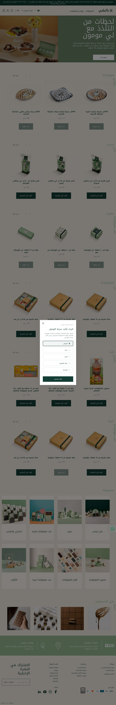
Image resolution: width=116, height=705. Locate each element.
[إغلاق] (43, 323)
